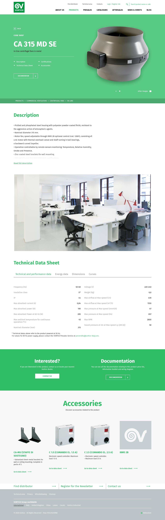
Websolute (147, 513)
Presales (87, 10)
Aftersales (117, 10)
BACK (19, 28)
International (19, 505)
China (48, 505)
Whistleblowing (41, 494)
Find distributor (73, 4)
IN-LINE (70, 101)
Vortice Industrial (74, 505)
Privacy (30, 494)
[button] (26, 75)
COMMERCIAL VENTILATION (37, 101)
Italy (27, 505)
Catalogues (102, 10)
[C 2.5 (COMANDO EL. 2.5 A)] (100, 435)
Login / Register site (113, 4)
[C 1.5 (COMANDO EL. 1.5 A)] (65, 435)
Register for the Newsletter (77, 486)
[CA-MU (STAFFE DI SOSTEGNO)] (29, 435)
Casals (62, 505)
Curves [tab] (92, 274)
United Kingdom (38, 505)
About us (59, 10)
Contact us (47, 376)
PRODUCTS (19, 101)
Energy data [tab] (61, 274)
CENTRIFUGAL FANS (57, 101)
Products (73, 10)
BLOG (149, 10)
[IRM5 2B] (135, 435)
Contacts (100, 4)
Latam (55, 505)
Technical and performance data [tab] (33, 274)
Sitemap (52, 494)
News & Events (135, 10)
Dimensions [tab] (78, 274)
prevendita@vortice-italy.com (87, 336)
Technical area (87, 4)
